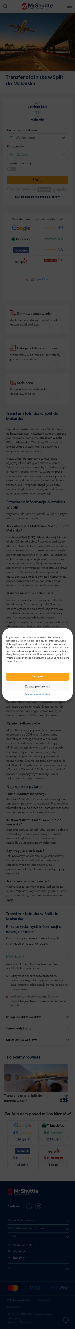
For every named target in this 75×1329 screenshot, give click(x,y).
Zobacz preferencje (37, 686)
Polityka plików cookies (37, 694)
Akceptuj (37, 676)
